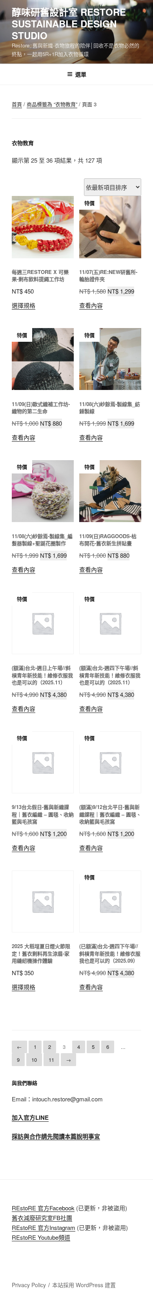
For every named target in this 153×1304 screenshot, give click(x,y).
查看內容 (91, 305)
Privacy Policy (29, 1285)
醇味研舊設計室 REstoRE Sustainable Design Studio (69, 23)
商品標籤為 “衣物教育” (52, 104)
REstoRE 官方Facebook (43, 1208)
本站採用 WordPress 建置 (84, 1285)
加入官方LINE (30, 1117)
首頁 (17, 104)
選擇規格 (23, 305)
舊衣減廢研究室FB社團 (42, 1217)
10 (34, 1059)
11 (51, 1059)
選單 (80, 74)
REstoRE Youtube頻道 (41, 1237)
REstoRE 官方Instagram (43, 1227)
